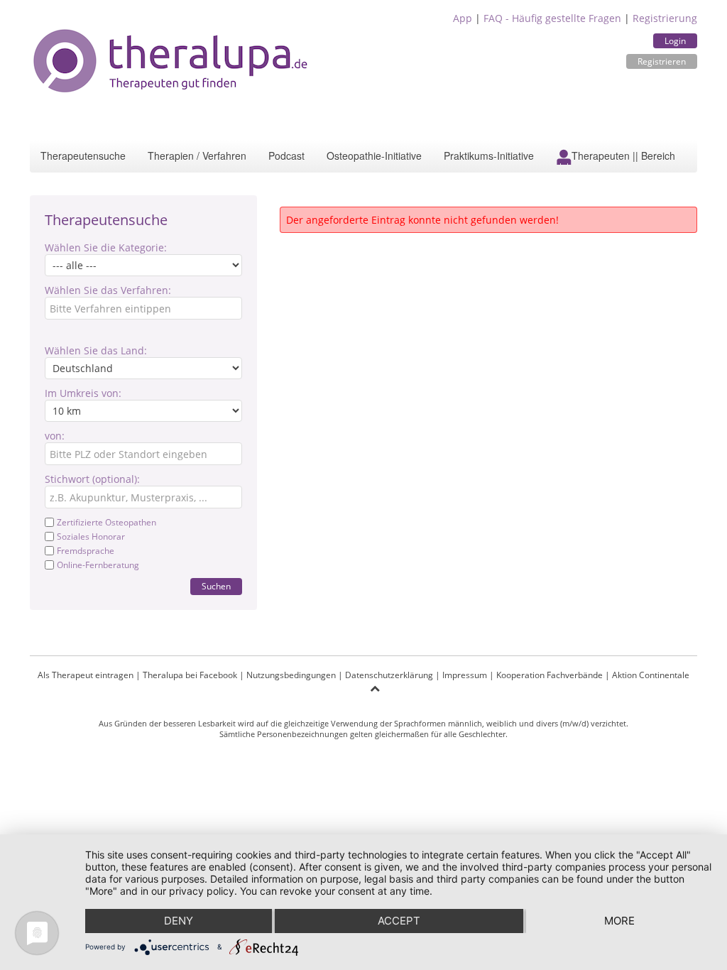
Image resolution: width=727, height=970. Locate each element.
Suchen (216, 586)
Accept (399, 920)
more (619, 920)
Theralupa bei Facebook (190, 675)
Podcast (286, 155)
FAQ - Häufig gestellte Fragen (552, 18)
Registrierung (665, 18)
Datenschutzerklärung (389, 675)
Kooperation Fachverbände (549, 675)
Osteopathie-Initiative (374, 155)
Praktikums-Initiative (489, 155)
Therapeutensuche (83, 155)
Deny (178, 920)
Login (675, 41)
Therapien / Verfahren (197, 155)
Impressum (464, 675)
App (462, 18)
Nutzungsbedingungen (291, 675)
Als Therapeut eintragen (85, 675)
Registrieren (662, 61)
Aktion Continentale (650, 675)
